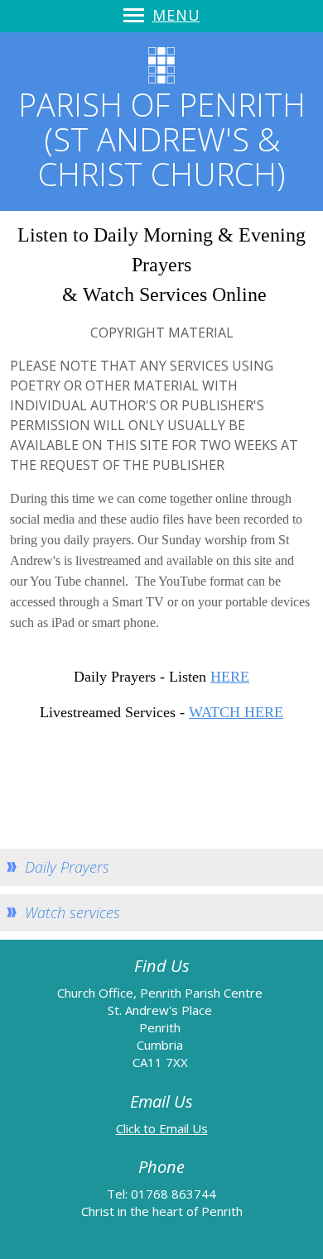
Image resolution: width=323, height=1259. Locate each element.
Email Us (183, 1128)
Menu (176, 15)
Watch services (72, 912)
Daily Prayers (67, 867)
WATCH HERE (236, 712)
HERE (229, 676)
